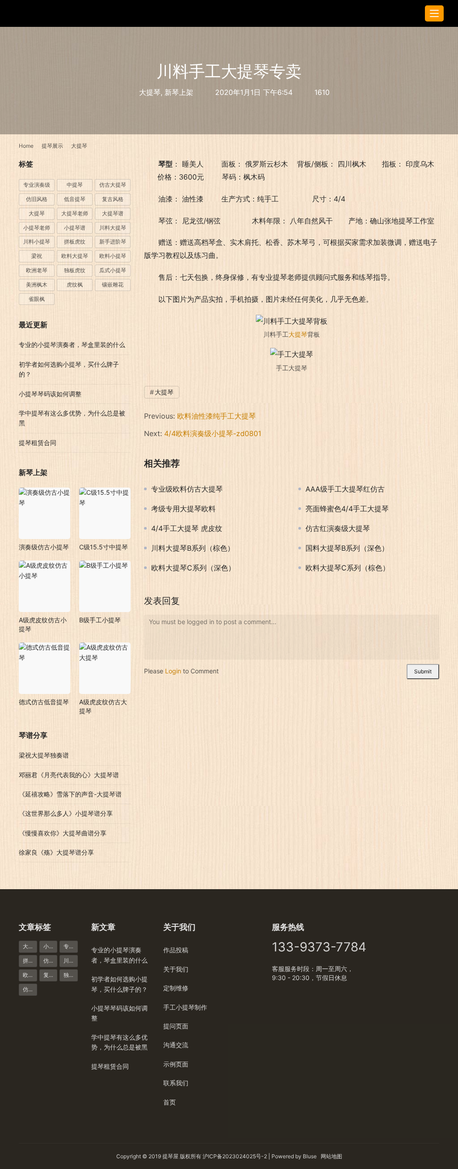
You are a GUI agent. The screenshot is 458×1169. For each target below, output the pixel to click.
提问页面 (175, 1026)
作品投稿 (175, 950)
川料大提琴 (112, 227)
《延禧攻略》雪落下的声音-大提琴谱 (70, 794)
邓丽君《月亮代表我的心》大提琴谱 (69, 775)
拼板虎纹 (74, 241)
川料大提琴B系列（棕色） (192, 548)
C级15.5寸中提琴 (103, 547)
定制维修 (175, 988)
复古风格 (112, 199)
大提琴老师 (74, 213)
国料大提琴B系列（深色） (347, 548)
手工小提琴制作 (185, 1007)
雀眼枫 (37, 298)
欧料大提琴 (74, 256)
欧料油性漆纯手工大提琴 (216, 415)
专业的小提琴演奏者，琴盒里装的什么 (72, 344)
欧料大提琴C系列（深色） (193, 568)
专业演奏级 (36, 184)
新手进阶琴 (112, 241)
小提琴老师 (36, 227)
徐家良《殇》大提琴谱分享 (56, 852)
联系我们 (175, 1083)
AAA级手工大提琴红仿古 (345, 489)
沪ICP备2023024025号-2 (235, 1156)
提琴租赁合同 (37, 442)
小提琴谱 (74, 227)
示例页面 (175, 1064)
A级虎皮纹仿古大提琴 (103, 706)
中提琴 (75, 184)
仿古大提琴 (112, 184)
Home (26, 145)
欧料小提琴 (112, 256)
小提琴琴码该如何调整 (50, 394)
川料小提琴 (36, 241)
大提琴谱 (112, 213)
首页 (169, 1102)
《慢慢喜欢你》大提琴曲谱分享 (62, 833)
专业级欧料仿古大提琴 (187, 489)
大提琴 (150, 92)
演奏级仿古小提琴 (44, 547)
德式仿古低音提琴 (44, 702)
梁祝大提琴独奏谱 (44, 755)
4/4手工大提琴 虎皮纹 (186, 528)
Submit (423, 671)
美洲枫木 (36, 284)
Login (173, 671)
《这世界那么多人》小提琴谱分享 (66, 813)
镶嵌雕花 (112, 284)
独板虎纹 (74, 270)
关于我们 (175, 969)
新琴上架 (179, 92)
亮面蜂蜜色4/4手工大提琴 (347, 509)
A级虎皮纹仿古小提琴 (43, 624)
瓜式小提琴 (112, 270)
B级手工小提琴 (100, 620)
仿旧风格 (36, 199)
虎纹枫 (75, 284)
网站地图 (331, 1156)
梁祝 (36, 256)
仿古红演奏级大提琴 (337, 528)
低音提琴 (74, 199)
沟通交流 (175, 1045)
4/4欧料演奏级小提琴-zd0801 (212, 433)
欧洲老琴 (36, 270)
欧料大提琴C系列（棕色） (347, 568)
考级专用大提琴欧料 (183, 509)
